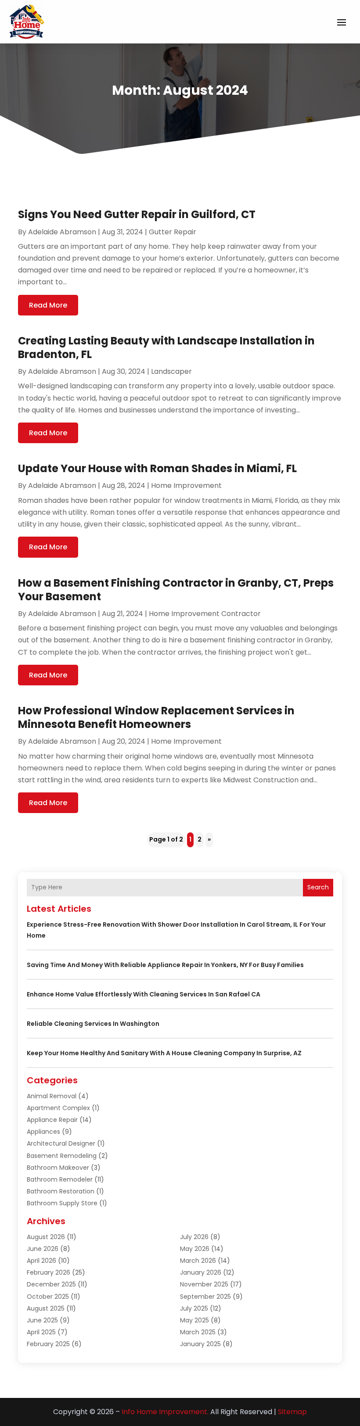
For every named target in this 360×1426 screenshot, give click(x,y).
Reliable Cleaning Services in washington (93, 1023)
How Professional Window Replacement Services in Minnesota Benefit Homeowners (156, 717)
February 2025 (48, 1344)
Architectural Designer (61, 1143)
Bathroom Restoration (60, 1191)
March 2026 (198, 1260)
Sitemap (292, 1412)
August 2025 (46, 1308)
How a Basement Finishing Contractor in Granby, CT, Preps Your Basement (176, 590)
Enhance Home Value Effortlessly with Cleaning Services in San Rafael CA (143, 994)
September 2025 (205, 1296)
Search (318, 887)
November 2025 (204, 1284)
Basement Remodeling (62, 1155)
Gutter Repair (172, 232)
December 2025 (51, 1284)
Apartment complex (58, 1108)
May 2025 (194, 1320)
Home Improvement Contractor (205, 614)
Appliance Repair (52, 1119)
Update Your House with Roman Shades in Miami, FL (157, 468)
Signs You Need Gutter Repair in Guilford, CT (137, 214)
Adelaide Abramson (62, 232)
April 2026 (41, 1260)
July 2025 (194, 1308)
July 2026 (194, 1237)
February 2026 (48, 1272)
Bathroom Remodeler (60, 1179)
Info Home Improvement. (165, 1412)
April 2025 (41, 1332)
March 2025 (198, 1332)
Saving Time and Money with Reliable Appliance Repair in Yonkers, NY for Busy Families (165, 964)
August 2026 (46, 1237)
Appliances (43, 1131)
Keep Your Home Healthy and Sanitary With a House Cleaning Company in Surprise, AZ (164, 1053)
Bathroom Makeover (58, 1167)
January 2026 (200, 1272)
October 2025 (48, 1296)
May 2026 (194, 1248)
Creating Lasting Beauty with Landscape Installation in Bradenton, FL (166, 347)
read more (48, 305)
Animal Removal (51, 1096)
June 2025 (42, 1320)
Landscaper (171, 371)
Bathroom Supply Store (62, 1203)
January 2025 (200, 1344)
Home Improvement (186, 485)
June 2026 (42, 1248)
